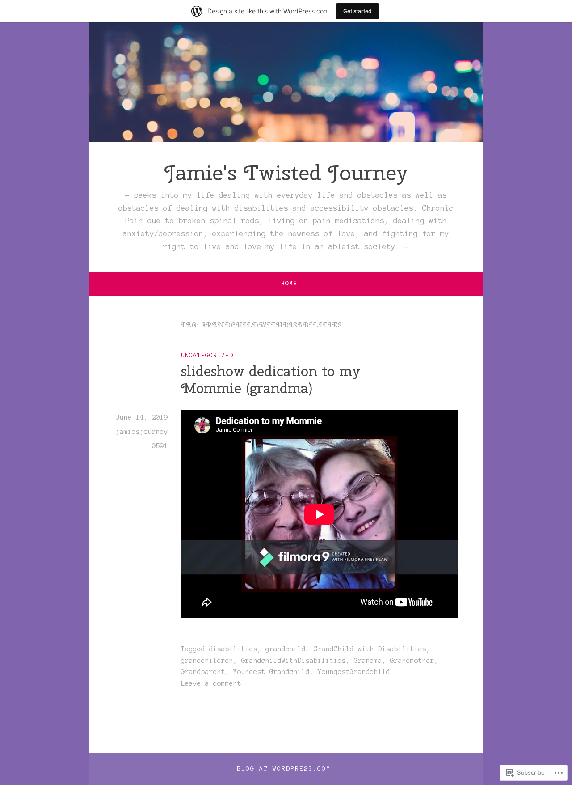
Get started (357, 11)
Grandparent (203, 671)
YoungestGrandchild (354, 671)
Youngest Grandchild (271, 671)
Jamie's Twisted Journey (286, 173)
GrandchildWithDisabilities (293, 660)
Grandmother (412, 660)
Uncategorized (207, 355)
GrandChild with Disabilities (370, 649)
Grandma (368, 660)
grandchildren (207, 660)
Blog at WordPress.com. (286, 768)
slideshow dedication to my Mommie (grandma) (270, 379)
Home (289, 283)
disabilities (233, 649)
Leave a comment (211, 683)
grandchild (285, 649)
